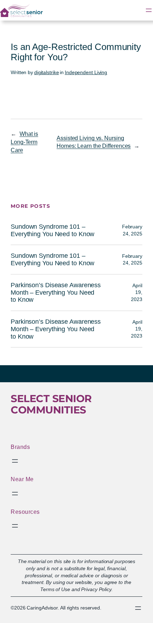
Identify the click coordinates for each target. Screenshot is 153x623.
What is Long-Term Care (24, 141)
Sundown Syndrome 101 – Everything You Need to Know (52, 230)
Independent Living (86, 72)
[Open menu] (148, 10)
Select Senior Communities (51, 404)
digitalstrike (46, 72)
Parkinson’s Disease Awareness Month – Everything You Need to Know (56, 292)
